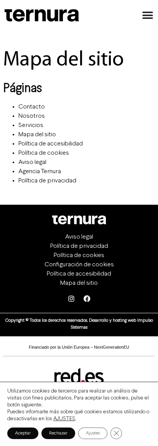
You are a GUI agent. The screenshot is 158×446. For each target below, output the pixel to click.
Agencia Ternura (39, 171)
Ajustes (93, 433)
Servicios (30, 125)
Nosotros (31, 116)
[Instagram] (71, 299)
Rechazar (58, 433)
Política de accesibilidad (50, 144)
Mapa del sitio (37, 134)
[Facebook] (87, 299)
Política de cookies (43, 153)
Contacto (31, 107)
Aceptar (23, 433)
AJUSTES (64, 418)
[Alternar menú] (147, 15)
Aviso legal (32, 162)
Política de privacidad (47, 181)
